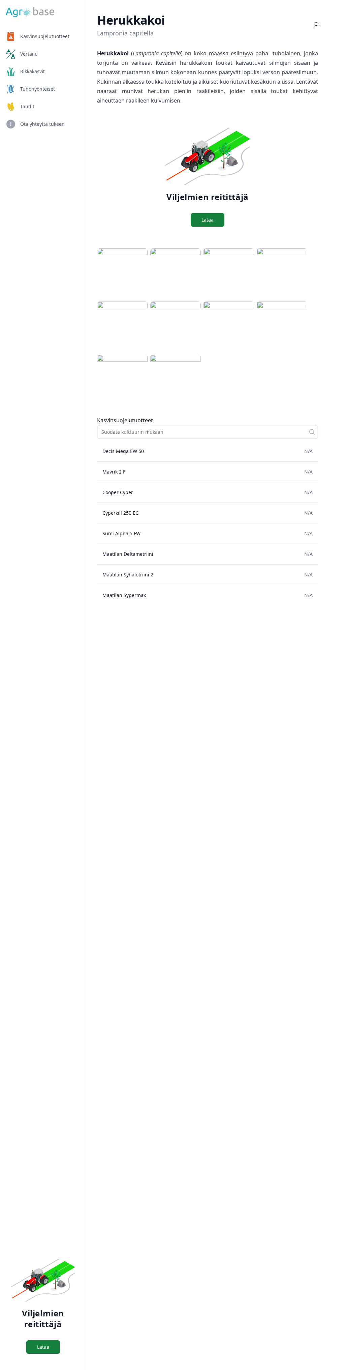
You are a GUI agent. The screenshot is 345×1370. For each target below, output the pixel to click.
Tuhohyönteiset (37, 89)
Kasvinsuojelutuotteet (44, 36)
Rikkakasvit (32, 71)
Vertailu (29, 54)
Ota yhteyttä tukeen (42, 124)
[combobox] (207, 432)
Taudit (27, 106)
